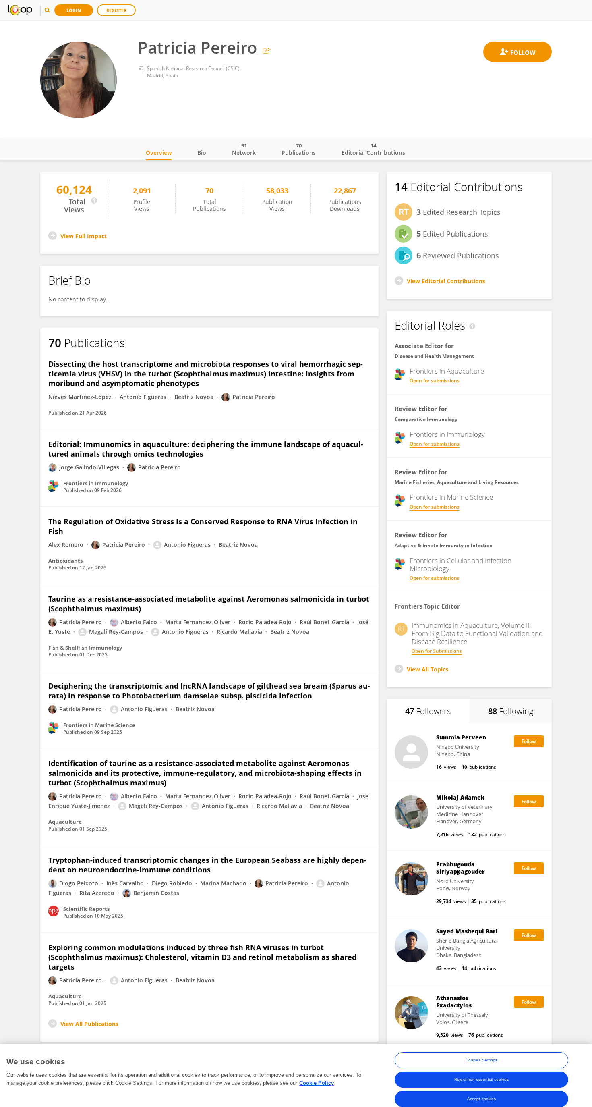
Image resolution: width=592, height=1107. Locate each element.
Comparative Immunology (426, 419)
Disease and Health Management (434, 356)
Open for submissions (435, 380)
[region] (296, 1075)
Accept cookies (481, 1099)
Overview (159, 152)
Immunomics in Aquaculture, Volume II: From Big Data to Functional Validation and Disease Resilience (477, 633)
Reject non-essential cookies (481, 1079)
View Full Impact (83, 236)
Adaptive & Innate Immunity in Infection (444, 545)
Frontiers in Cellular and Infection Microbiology (460, 565)
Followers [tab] (428, 711)
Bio (201, 152)
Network (244, 149)
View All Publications (89, 1024)
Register (116, 10)
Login (73, 10)
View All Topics (427, 669)
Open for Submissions (437, 651)
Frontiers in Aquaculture (447, 371)
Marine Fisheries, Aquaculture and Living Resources (457, 482)
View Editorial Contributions (446, 281)
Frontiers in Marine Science (451, 497)
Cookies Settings (482, 1060)
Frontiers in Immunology (447, 434)
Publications (299, 149)
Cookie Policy (316, 1083)
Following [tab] (510, 711)
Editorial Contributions (373, 149)
